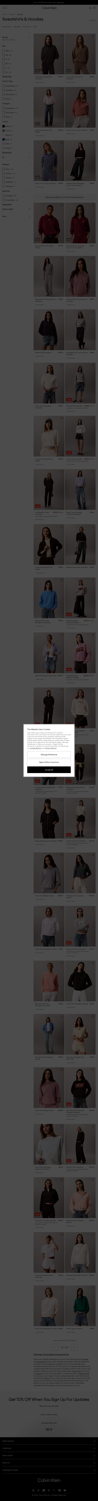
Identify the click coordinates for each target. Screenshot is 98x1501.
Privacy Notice (51, 748)
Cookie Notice (35, 748)
